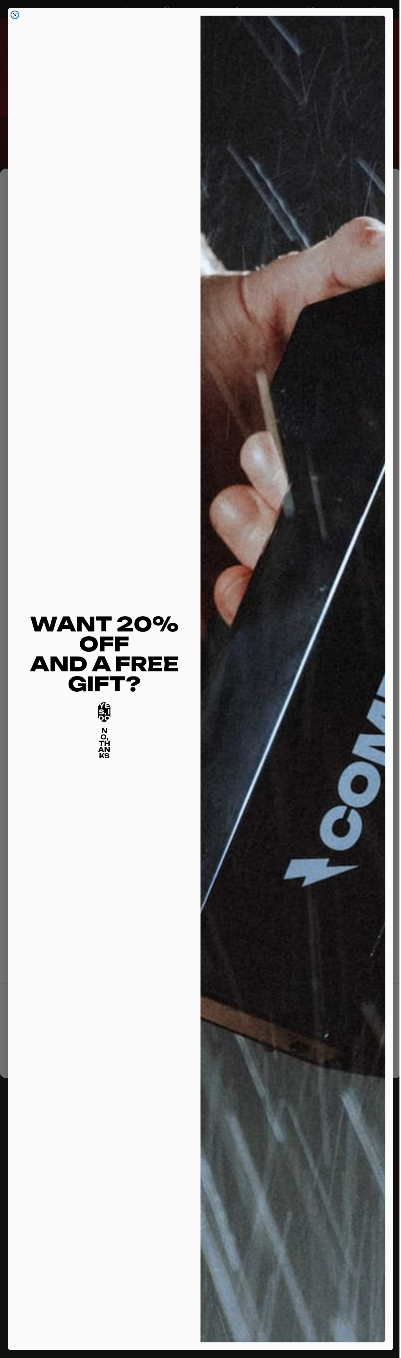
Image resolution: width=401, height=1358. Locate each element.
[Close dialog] (15, 15)
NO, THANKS (103, 737)
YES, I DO (103, 712)
